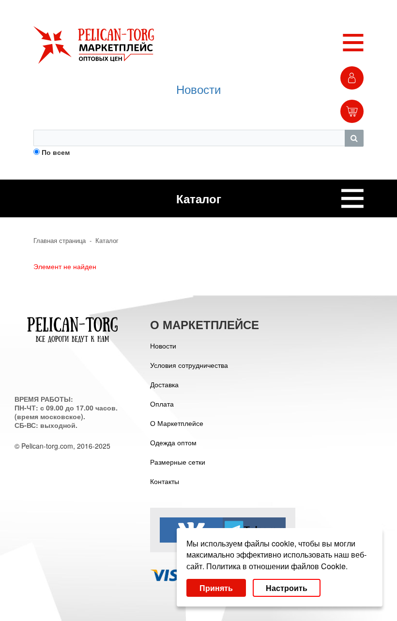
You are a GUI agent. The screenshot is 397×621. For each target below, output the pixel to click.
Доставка (164, 384)
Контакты (164, 481)
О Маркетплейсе (176, 423)
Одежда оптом (173, 442)
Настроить (286, 587)
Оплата (162, 404)
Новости (198, 88)
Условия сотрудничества (189, 365)
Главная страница (59, 240)
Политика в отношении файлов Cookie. (277, 566)
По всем (56, 152)
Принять (216, 587)
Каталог (107, 240)
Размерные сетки (177, 462)
